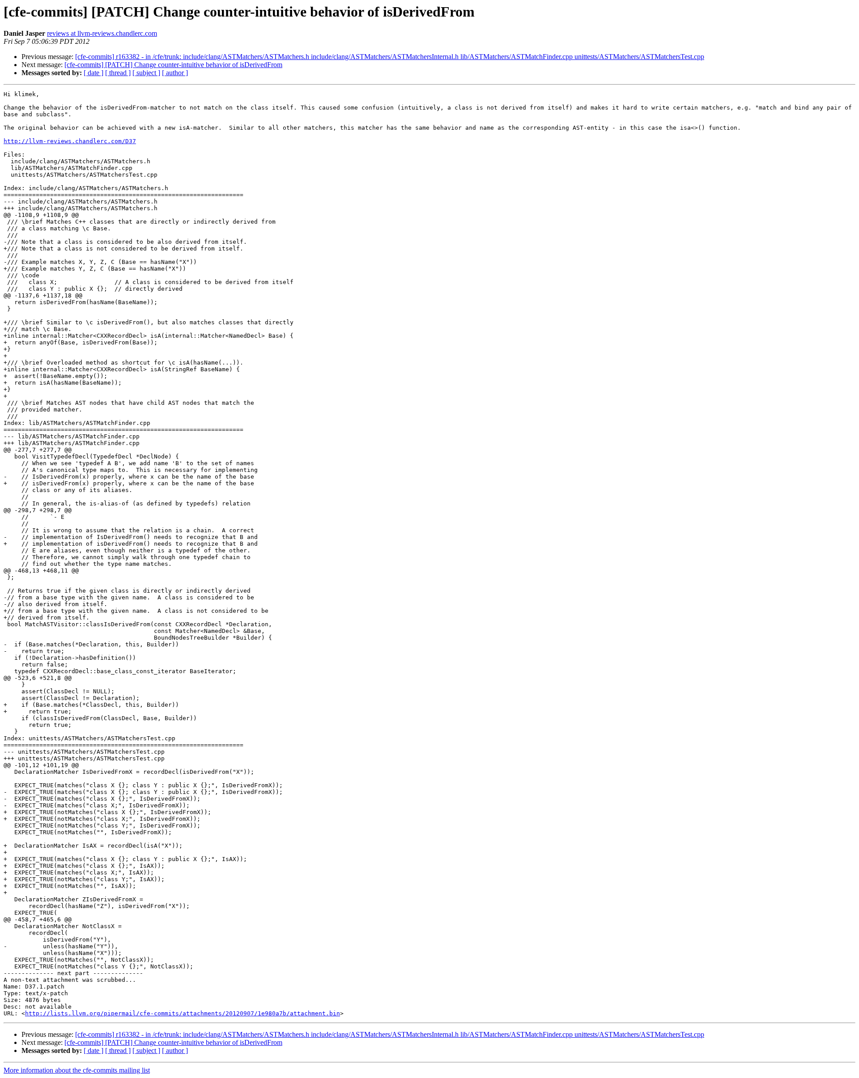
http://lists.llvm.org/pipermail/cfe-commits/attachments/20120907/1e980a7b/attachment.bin (182, 1013)
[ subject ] (146, 72)
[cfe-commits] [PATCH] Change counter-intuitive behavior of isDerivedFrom (173, 64)
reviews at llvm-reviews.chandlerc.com (102, 33)
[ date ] (93, 72)
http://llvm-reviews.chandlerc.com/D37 (70, 141)
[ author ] (175, 72)
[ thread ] (118, 72)
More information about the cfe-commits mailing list (77, 1070)
